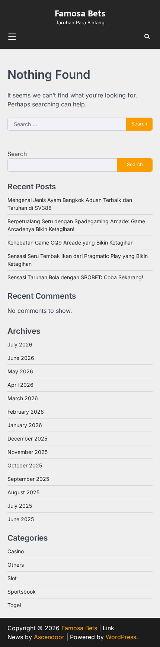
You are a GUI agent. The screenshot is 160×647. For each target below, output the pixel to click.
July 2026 (19, 344)
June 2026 (20, 358)
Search (17, 154)
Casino (15, 551)
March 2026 (22, 398)
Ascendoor (49, 637)
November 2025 (27, 452)
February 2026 (25, 411)
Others (15, 565)
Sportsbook (21, 591)
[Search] (147, 36)
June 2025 (20, 519)
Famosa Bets (80, 13)
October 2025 (24, 465)
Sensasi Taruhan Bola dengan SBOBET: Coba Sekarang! (75, 277)
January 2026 (24, 425)
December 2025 (27, 438)
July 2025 (19, 506)
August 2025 (23, 492)
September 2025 (28, 479)
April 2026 (20, 385)
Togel (14, 605)
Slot (12, 578)
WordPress (121, 637)
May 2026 (20, 371)
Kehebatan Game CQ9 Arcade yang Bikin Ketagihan (70, 242)
